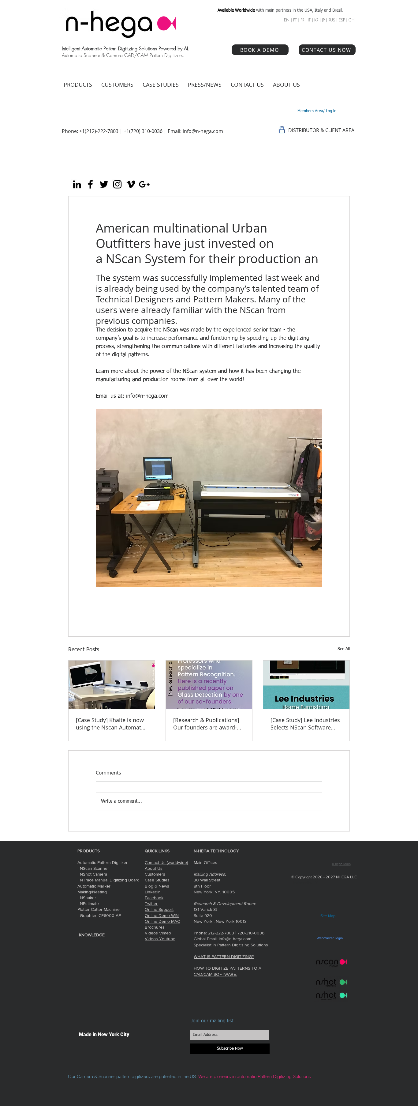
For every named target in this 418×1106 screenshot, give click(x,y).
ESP (342, 20)
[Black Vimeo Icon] (130, 184)
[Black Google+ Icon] (144, 184)
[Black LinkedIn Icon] (77, 184)
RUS (331, 20)
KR (316, 20)
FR (302, 20)
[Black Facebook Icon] (90, 184)
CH (351, 20)
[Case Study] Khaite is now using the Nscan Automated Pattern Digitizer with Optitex (111, 723)
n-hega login (341, 864)
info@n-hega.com (203, 131)
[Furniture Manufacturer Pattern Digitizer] (306, 685)
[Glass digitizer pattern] (209, 685)
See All (344, 649)
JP (323, 20)
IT (309, 20)
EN (286, 20)
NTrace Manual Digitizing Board (110, 879)
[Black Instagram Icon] (117, 184)
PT (295, 20)
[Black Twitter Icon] (104, 184)
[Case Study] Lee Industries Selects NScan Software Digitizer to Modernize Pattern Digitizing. (305, 723)
